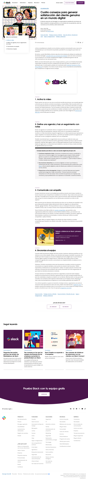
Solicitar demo (69, 2)
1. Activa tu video (10, 40)
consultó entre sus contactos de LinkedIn (56, 56)
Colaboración (45, 8)
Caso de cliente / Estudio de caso (66, 294)
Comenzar (80, 2)
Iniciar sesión (59, 2)
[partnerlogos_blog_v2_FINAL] (54, 339)
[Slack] (7, 2)
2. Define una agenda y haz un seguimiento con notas (16, 43)
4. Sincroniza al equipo (11, 49)
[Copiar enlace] (82, 42)
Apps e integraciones (49, 36)
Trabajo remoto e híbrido (55, 35)
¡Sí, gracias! (53, 306)
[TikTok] (85, 409)
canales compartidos (60, 210)
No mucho (65, 306)
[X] (79, 409)
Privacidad (14, 474)
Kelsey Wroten (50, 31)
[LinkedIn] (80, 42)
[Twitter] (76, 42)
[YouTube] (82, 409)
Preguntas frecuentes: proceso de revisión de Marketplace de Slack (11, 354)
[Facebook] (78, 42)
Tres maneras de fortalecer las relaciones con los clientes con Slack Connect (75, 354)
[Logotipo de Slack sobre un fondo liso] (13, 339)
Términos (20, 474)
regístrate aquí (77, 284)
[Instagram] (73, 409)
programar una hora (66, 288)
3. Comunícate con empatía (12, 46)
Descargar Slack (5, 474)
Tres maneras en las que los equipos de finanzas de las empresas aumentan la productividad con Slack (33, 355)
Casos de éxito (44, 35)
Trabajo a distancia (60, 36)
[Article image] (33, 339)
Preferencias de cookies (28, 474)
